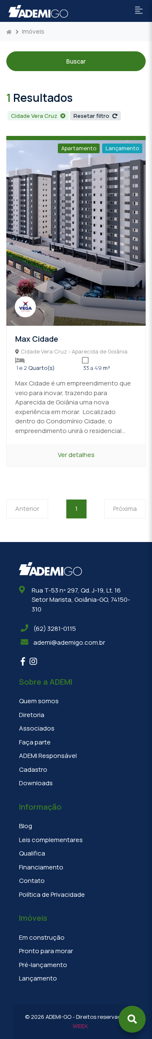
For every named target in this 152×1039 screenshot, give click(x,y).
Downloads (36, 783)
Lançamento (122, 148)
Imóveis (33, 31)
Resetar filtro (92, 116)
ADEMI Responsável (48, 755)
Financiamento (41, 867)
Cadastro (33, 769)
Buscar (76, 61)
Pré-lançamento (43, 964)
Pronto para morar (46, 950)
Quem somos (39, 700)
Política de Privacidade (52, 894)
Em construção (42, 937)
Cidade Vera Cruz (35, 116)
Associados (36, 728)
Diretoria (31, 714)
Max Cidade (36, 339)
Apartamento (78, 148)
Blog (25, 825)
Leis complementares (51, 839)
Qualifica (32, 853)
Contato (32, 880)
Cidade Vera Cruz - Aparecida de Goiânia (74, 351)
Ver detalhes (76, 454)
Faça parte (35, 742)
